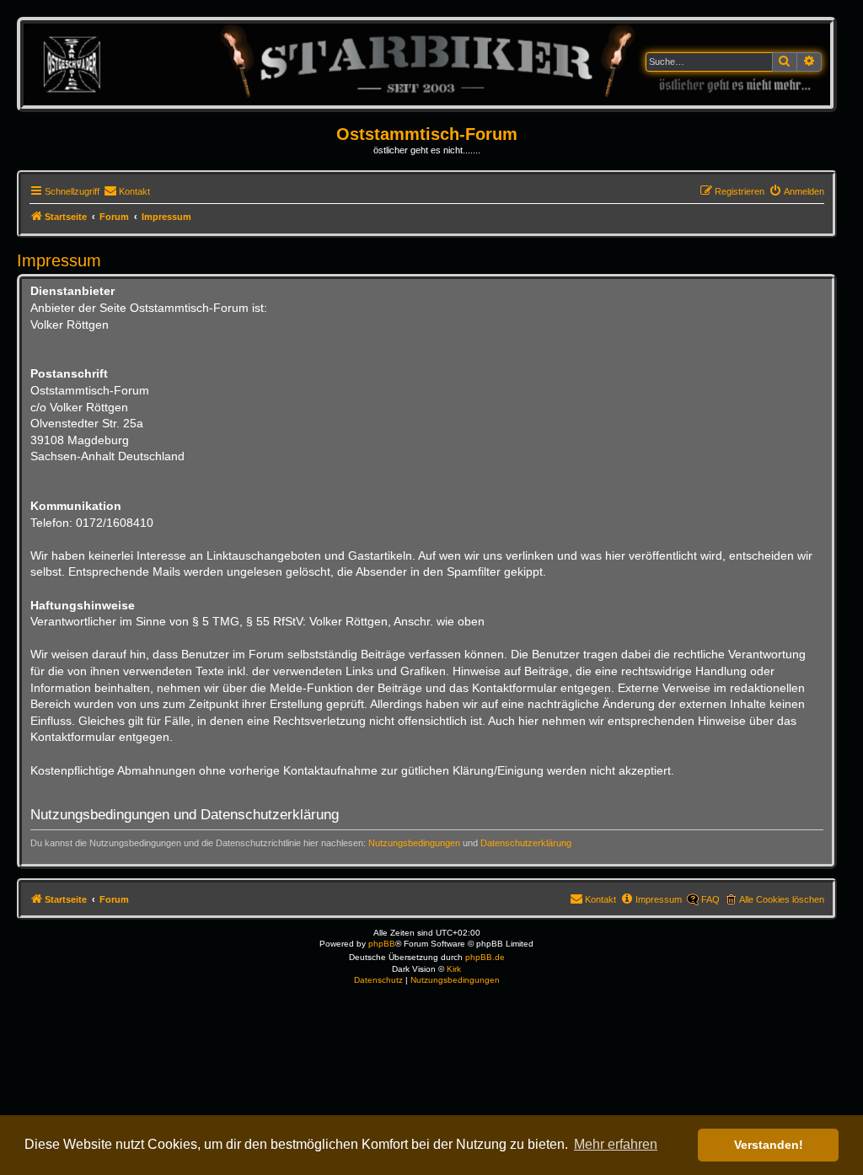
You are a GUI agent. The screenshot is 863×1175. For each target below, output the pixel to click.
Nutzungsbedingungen (414, 843)
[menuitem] (127, 191)
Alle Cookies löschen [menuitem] (781, 899)
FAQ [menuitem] (710, 899)
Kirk (454, 969)
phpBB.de (485, 957)
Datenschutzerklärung (525, 843)
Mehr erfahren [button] (615, 1144)
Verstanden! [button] (768, 1144)
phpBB (381, 943)
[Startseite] (427, 63)
